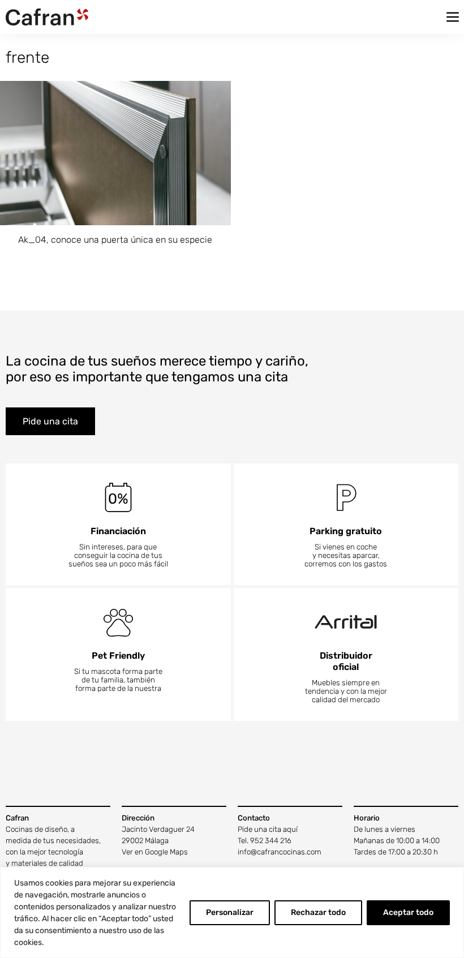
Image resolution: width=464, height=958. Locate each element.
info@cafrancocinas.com (279, 852)
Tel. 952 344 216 (264, 840)
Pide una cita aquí (268, 829)
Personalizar (230, 912)
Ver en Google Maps (155, 852)
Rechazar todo (318, 912)
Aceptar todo (408, 912)
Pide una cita (50, 421)
